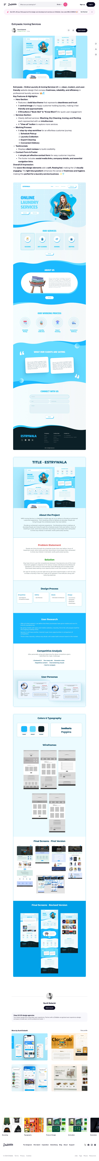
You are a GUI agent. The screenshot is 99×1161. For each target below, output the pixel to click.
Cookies (28, 1156)
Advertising (54, 1145)
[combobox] (37, 4)
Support (71, 1145)
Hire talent (36, 1145)
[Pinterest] (95, 1145)
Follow (28, 31)
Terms (17, 1156)
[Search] (65, 4)
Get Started (84, 12)
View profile (83, 1030)
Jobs (76, 1156)
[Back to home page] (12, 4)
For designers (27, 1145)
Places (86, 1156)
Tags (80, 1156)
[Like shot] (69, 30)
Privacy (22, 1156)
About (66, 1145)
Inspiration (45, 1145)
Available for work (21, 31)
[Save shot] (73, 30)
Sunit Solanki (21, 29)
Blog (60, 1145)
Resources (92, 1156)
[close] (91, 11)
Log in (91, 4)
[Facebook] (88, 1145)
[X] (85, 1145)
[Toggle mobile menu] (5, 4)
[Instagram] (92, 1145)
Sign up (82, 4)
